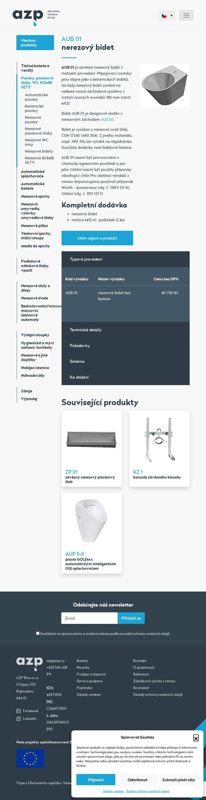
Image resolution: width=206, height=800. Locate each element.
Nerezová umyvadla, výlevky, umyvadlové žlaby (37, 211)
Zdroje (26, 391)
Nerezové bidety (39, 151)
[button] (195, 737)
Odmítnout (137, 779)
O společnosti (143, 667)
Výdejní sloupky (35, 334)
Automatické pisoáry (36, 96)
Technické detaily (86, 329)
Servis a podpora (89, 681)
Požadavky (80, 345)
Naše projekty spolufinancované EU (45, 742)
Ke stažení (79, 377)
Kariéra (82, 660)
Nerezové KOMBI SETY (39, 160)
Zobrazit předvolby (178, 779)
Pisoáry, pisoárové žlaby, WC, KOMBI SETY (37, 82)
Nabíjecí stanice (35, 367)
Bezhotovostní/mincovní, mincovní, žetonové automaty (37, 313)
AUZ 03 (107, 119)
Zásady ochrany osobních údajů (147, 791)
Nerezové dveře (34, 298)
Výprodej (29, 398)
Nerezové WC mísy (36, 142)
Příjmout (96, 779)
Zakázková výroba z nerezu (154, 681)
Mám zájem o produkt (97, 238)
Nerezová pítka (34, 225)
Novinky (83, 667)
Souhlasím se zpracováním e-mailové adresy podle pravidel (104, 634)
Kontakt (139, 660)
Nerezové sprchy (35, 196)
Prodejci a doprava (91, 674)
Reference (141, 674)
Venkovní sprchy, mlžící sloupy (36, 235)
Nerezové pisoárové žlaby (38, 130)
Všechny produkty (29, 42)
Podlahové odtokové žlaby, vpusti (35, 265)
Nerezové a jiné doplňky (34, 357)
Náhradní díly (33, 375)
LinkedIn (29, 718)
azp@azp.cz (55, 660)
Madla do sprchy (35, 246)
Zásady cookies (113, 791)
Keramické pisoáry (34, 108)
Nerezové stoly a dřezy (35, 287)
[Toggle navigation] (186, 15)
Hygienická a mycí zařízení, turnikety (37, 345)
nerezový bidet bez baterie (114, 295)
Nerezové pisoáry (33, 119)
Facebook (30, 711)
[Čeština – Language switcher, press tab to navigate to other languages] (167, 16)
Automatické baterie (32, 185)
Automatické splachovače (32, 173)
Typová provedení (86, 259)
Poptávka (84, 687)
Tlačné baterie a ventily (35, 67)
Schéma (77, 361)
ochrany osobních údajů (151, 633)
